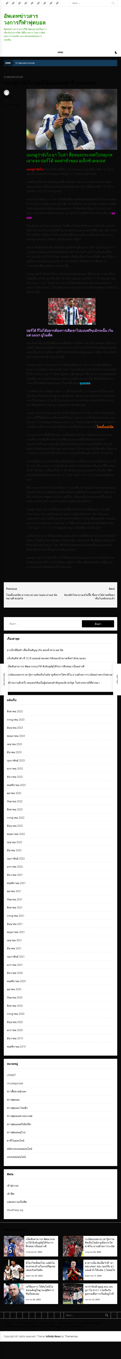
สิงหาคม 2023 (15, 711)
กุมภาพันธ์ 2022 (16, 858)
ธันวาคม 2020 (15, 972)
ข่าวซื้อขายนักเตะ (16, 1091)
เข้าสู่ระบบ (12, 1185)
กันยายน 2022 (15, 801)
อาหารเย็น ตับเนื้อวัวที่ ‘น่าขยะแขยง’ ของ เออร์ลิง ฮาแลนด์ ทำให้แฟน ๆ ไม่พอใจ (100, 1266)
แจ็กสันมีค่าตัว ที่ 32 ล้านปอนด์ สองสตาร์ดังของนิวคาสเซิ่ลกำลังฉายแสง (46, 658)
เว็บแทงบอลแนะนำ (66, 1323)
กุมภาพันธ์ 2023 (16, 760)
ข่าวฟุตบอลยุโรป (16, 1132)
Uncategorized (15, 1083)
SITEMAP (9, 1323)
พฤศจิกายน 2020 (16, 981)
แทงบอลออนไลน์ (16, 1156)
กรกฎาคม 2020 (15, 1013)
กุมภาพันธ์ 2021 (16, 956)
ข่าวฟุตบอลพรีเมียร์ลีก (19, 1124)
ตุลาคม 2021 (14, 891)
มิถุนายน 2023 (15, 727)
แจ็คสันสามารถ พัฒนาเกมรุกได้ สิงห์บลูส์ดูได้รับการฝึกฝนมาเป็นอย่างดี (45, 666)
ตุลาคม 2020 (14, 989)
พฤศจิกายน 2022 (16, 785)
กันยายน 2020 (15, 997)
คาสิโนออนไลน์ (15, 1140)
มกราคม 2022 (15, 866)
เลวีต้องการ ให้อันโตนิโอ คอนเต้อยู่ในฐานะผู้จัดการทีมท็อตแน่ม (40, 1290)
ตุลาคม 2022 (14, 793)
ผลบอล (67, 1326)
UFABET (11, 1075)
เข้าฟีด (10, 1193)
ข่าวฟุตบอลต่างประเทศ (13, 77)
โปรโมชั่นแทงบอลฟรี (26, 1323)
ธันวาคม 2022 (15, 776)
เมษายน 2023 (14, 744)
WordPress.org (15, 1210)
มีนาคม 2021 (14, 948)
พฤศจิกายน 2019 (16, 1046)
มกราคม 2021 (15, 964)
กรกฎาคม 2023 (15, 719)
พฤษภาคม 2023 (16, 735)
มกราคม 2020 (15, 1030)
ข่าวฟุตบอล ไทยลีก (17, 1107)
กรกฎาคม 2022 (15, 817)
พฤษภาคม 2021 (16, 932)
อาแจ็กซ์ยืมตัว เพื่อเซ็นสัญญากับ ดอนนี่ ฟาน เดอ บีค (35, 650)
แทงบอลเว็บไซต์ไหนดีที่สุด (89, 1323)
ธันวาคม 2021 (15, 874)
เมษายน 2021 (14, 940)
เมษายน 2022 (14, 842)
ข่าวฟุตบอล (13, 1099)
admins (7, 97)
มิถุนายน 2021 (15, 924)
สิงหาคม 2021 (15, 907)
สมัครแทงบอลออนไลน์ (19, 1148)
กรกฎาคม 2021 (15, 915)
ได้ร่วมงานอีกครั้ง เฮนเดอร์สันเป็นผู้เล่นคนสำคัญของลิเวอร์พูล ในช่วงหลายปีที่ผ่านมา (53, 682)
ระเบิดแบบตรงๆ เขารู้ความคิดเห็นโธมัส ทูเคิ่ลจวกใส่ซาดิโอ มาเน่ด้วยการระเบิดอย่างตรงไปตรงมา (60, 674)
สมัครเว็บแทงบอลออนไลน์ (17, 1326)
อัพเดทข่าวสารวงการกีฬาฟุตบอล (25, 19)
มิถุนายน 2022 (15, 825)
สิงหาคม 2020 (15, 1005)
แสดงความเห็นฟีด (17, 1201)
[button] (116, 52)
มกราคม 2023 (15, 768)
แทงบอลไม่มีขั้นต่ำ (46, 1323)
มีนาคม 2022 (14, 850)
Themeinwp (71, 1336)
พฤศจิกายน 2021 (16, 883)
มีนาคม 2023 (14, 752)
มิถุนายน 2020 (15, 1022)
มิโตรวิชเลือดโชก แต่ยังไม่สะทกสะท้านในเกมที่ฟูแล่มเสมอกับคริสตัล (40, 1266)
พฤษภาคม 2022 (16, 834)
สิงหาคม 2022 (15, 809)
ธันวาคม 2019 (15, 1038)
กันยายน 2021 (15, 899)
